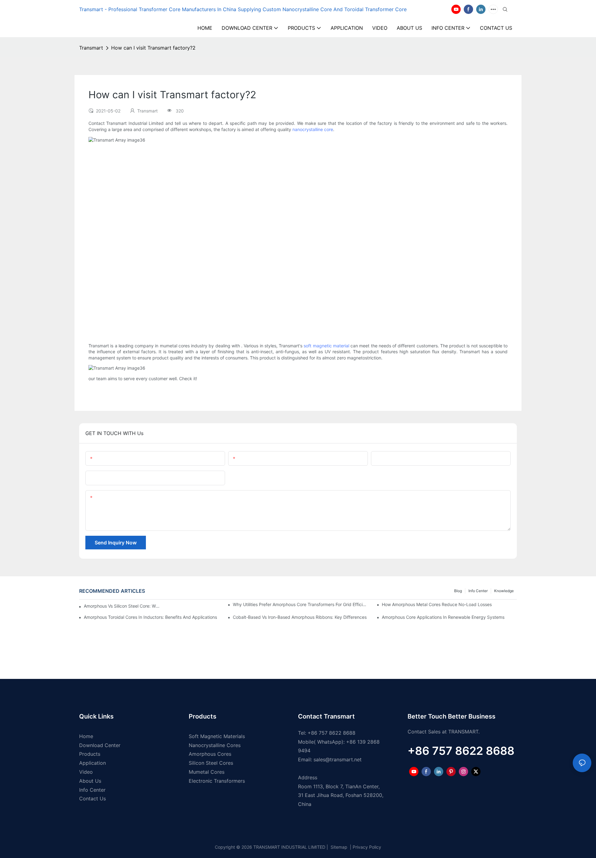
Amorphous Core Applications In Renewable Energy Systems (443, 617)
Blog (458, 590)
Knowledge (504, 590)
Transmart (91, 48)
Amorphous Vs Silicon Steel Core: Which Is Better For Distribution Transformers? (123, 606)
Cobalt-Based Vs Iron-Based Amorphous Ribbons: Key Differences (300, 617)
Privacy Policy (367, 847)
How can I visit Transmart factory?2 (153, 48)
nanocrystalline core (312, 129)
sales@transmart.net (338, 759)
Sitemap (338, 847)
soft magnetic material (326, 345)
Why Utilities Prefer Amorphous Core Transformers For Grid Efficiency (300, 604)
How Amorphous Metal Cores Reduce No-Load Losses (437, 604)
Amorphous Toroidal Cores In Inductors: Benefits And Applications (150, 617)
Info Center (478, 590)
